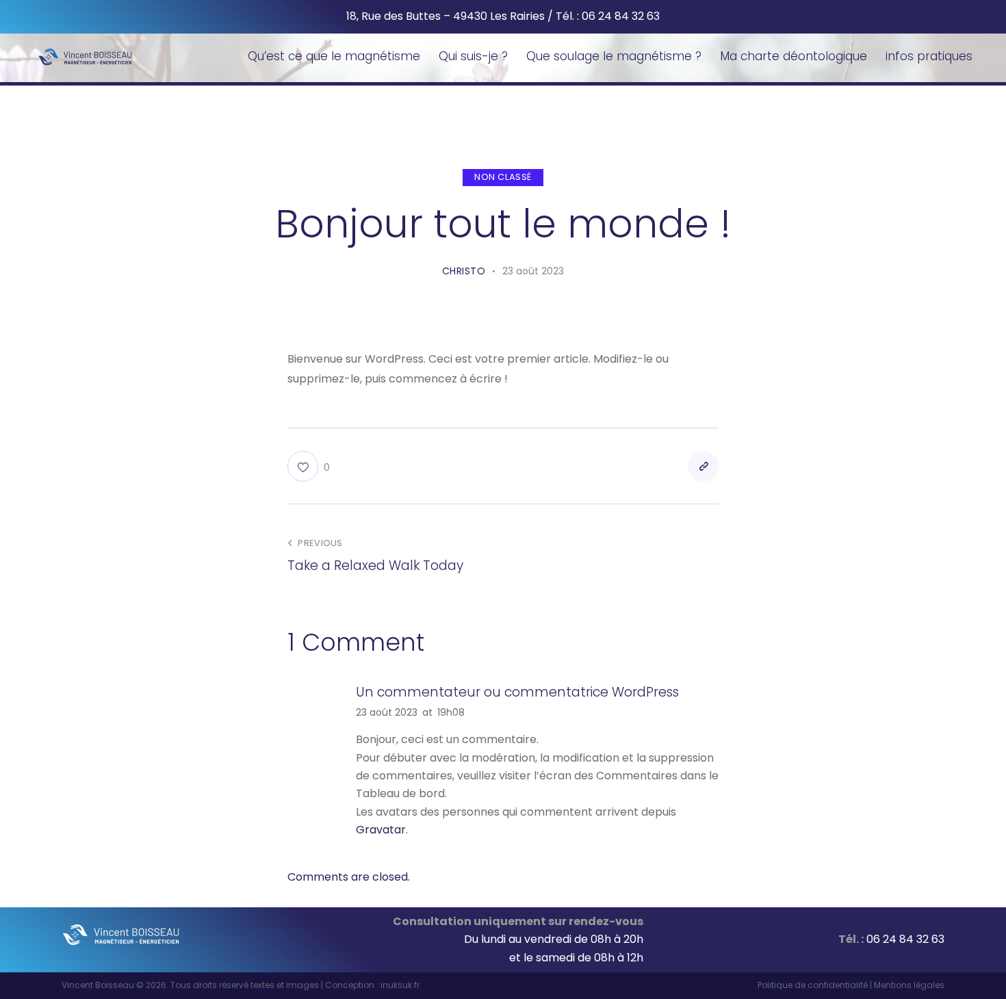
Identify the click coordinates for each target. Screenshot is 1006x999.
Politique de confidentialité (813, 985)
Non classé (503, 176)
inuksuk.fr (400, 985)
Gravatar (381, 830)
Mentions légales (909, 985)
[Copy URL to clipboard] (703, 466)
